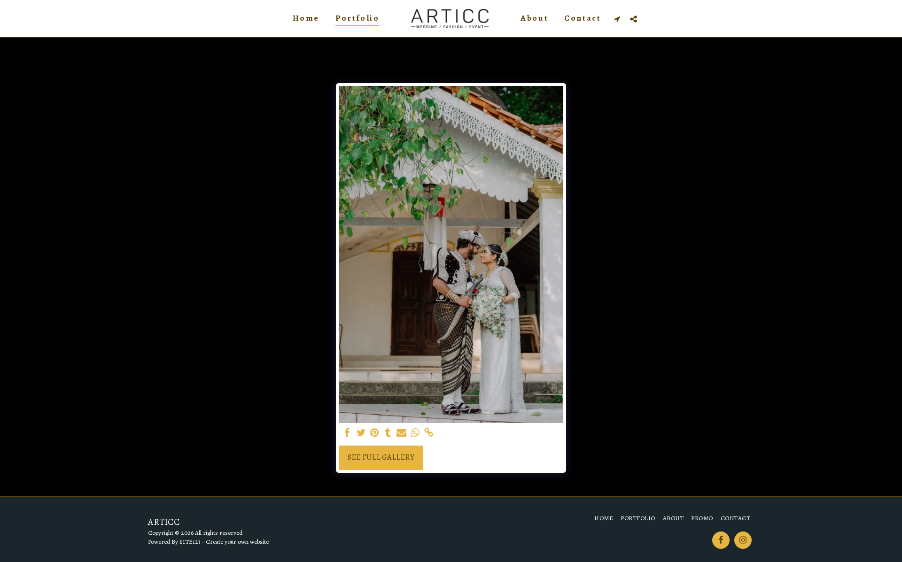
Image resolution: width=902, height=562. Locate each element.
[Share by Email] (401, 433)
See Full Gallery (381, 457)
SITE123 (190, 542)
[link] (429, 433)
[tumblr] (388, 433)
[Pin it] (375, 433)
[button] (617, 19)
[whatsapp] (415, 433)
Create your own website (237, 542)
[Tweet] (361, 433)
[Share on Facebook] (347, 433)
